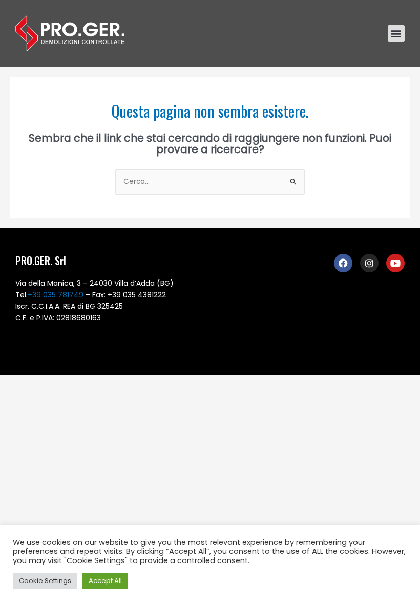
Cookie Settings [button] (45, 581)
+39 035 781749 (55, 295)
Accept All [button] (105, 581)
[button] (396, 33)
